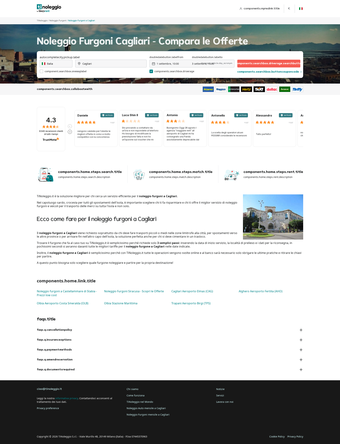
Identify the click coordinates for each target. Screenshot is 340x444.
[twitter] (50, 425)
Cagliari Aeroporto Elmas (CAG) (192, 291)
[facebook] (40, 425)
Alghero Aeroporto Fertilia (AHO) (260, 291)
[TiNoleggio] (49, 8)
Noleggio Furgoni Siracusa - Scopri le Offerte (134, 291)
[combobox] (56, 63)
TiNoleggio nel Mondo (140, 401)
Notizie (220, 389)
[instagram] (60, 425)
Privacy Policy (295, 436)
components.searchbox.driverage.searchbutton (268, 63)
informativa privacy (66, 398)
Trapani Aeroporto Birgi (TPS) (191, 303)
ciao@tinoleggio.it (49, 389)
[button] (70, 126)
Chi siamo (132, 389)
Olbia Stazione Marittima (120, 303)
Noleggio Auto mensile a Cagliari (146, 408)
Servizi (220, 395)
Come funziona (135, 395)
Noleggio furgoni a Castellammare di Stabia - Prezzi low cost (67, 293)
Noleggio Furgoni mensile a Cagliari (148, 414)
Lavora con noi (224, 401)
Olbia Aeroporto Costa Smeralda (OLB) (62, 303)
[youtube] (70, 425)
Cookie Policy (277, 436)
